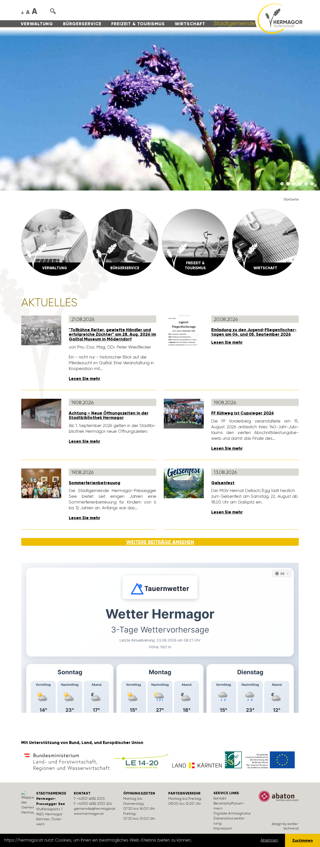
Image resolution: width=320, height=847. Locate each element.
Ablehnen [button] (269, 840)
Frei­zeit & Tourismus (138, 23)
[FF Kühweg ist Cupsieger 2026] (184, 413)
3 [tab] (294, 184)
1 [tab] (282, 184)
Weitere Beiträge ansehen (160, 542)
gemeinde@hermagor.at (95, 808)
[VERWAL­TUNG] (54, 242)
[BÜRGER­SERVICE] (125, 242)
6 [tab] (312, 184)
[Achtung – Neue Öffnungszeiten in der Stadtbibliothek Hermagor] (41, 413)
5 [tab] (306, 184)
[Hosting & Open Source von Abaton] (279, 798)
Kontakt (220, 798)
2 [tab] (288, 184)
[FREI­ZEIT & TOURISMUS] (195, 242)
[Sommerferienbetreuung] (41, 483)
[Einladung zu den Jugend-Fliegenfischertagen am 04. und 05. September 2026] (184, 330)
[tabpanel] (160, 109)
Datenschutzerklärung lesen (221, 840)
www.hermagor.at (89, 814)
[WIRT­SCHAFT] (265, 242)
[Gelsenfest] (184, 483)
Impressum (223, 828)
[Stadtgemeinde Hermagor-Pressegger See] (256, 18)
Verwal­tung (37, 23)
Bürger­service (82, 23)
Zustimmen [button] (302, 840)
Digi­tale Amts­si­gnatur (232, 813)
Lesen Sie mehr (84, 378)
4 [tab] (300, 184)
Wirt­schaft (190, 23)
